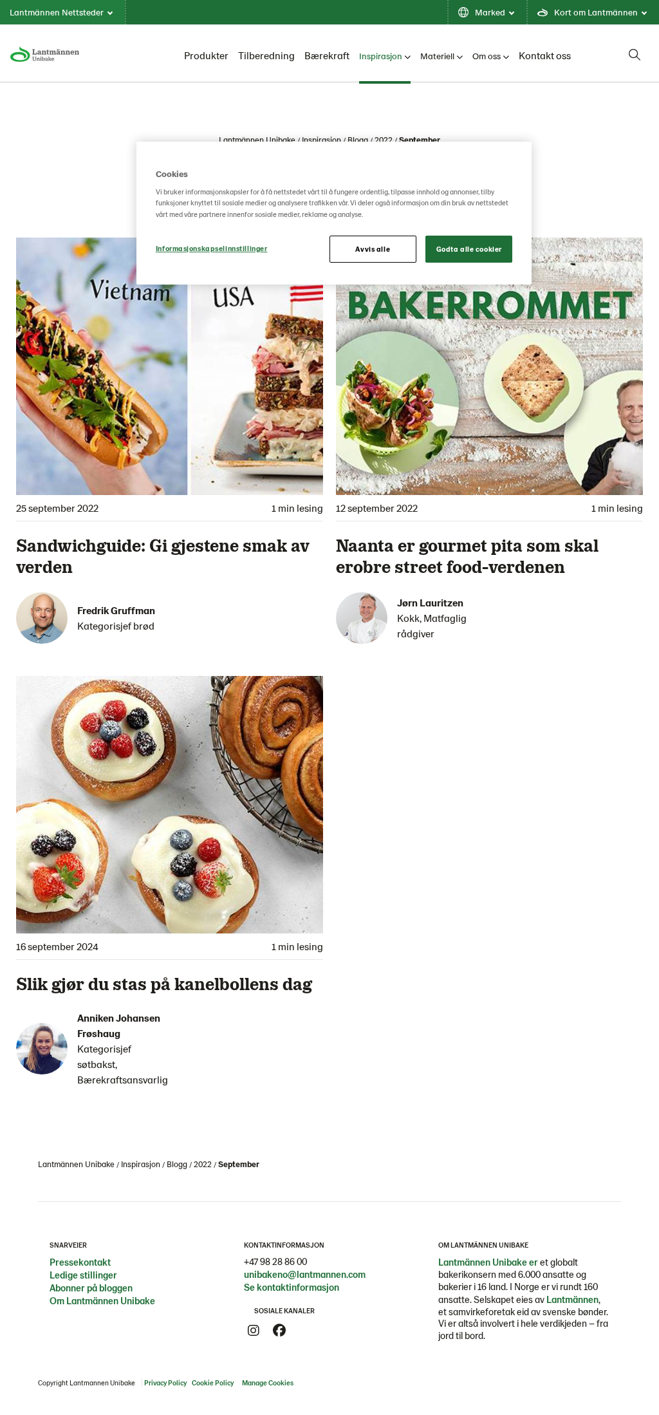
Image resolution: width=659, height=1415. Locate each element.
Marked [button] (490, 11)
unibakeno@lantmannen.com (305, 1274)
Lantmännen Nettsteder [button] (57, 11)
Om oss (486, 55)
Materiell (437, 55)
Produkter (206, 55)
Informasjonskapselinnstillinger (212, 248)
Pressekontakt (80, 1262)
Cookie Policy (213, 1382)
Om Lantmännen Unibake (102, 1300)
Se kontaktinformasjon (291, 1287)
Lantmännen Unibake (257, 140)
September (419, 140)
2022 (384, 140)
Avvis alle (372, 249)
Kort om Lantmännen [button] (596, 11)
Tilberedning (266, 55)
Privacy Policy (165, 1382)
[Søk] (634, 55)
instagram (253, 1330)
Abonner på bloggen (91, 1287)
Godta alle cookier (469, 249)
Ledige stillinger (83, 1274)
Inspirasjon (380, 55)
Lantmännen (572, 1299)
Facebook (279, 1330)
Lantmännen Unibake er (488, 1262)
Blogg (358, 140)
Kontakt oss (545, 55)
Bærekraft (326, 55)
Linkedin (305, 1330)
